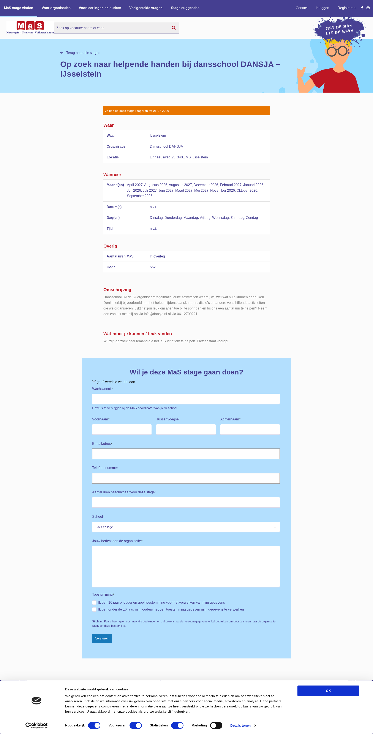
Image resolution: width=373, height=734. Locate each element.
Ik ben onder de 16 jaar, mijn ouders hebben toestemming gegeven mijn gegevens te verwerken (171, 609)
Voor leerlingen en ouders (100, 8)
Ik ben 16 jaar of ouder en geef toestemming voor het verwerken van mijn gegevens (161, 602)
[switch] (136, 725)
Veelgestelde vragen (146, 8)
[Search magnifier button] (173, 27)
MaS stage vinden (18, 8)
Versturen (102, 638)
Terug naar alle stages (82, 53)
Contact (302, 8)
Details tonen (240, 725)
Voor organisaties (56, 8)
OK (328, 691)
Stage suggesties (185, 8)
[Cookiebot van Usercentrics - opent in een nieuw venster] (36, 725)
